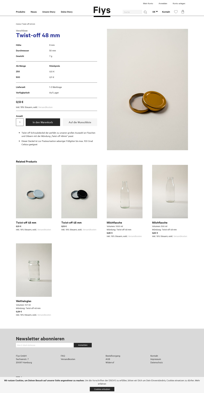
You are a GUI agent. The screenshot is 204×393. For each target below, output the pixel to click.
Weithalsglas (23, 301)
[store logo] (102, 12)
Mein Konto (148, 3)
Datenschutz (156, 362)
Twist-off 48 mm (26, 222)
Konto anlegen (179, 3)
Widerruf (110, 362)
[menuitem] (22, 12)
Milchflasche (114, 222)
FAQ (63, 355)
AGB (108, 358)
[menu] (55, 12)
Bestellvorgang (113, 355)
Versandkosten (45, 107)
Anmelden (163, 3)
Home (18, 24)
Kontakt (154, 355)
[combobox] (132, 12)
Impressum (155, 358)
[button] (155, 11)
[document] (102, 385)
